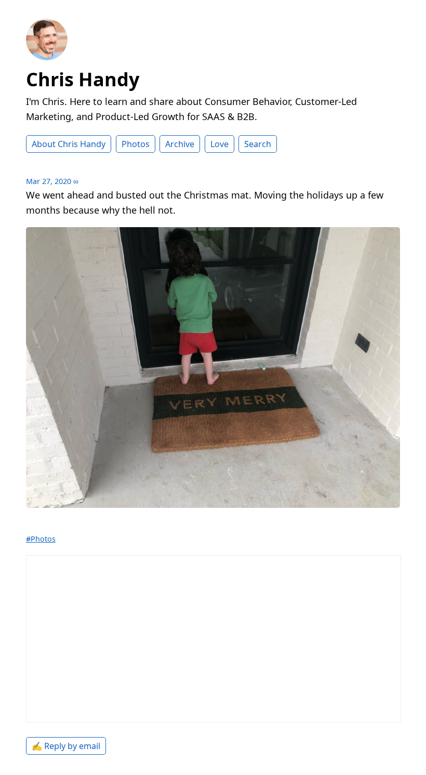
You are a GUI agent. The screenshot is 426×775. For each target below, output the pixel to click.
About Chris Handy (68, 144)
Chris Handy (82, 79)
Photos (136, 144)
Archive (179, 144)
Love (219, 144)
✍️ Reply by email (66, 746)
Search (257, 144)
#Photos (41, 539)
